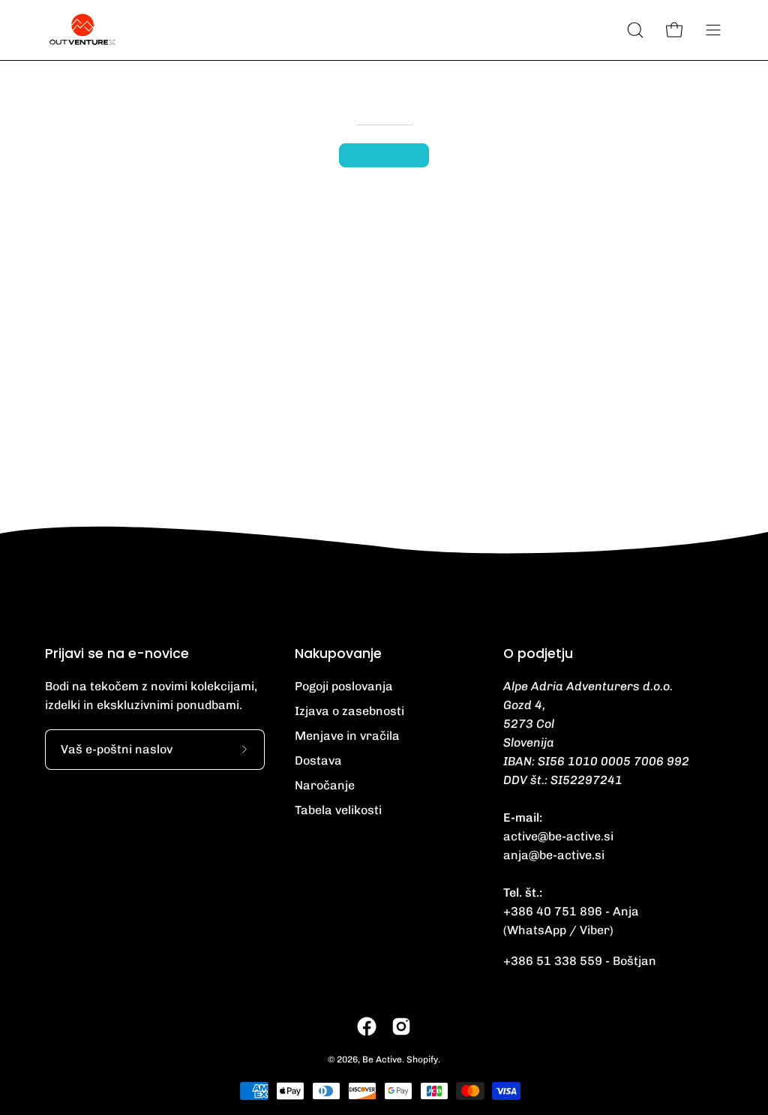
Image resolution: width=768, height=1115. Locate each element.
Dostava (318, 760)
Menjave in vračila (347, 736)
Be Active (382, 1059)
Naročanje (325, 785)
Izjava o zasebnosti (349, 711)
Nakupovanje (338, 653)
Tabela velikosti (338, 810)
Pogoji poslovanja (344, 686)
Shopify (422, 1059)
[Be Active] (82, 30)
